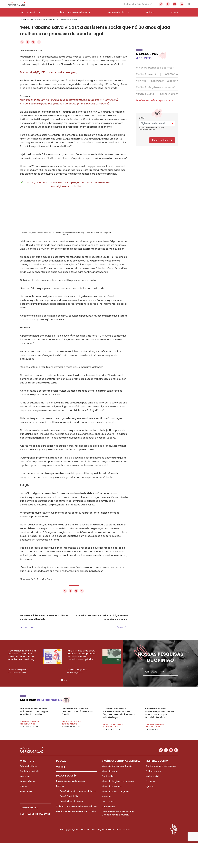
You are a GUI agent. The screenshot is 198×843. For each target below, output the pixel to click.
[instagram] (161, 4)
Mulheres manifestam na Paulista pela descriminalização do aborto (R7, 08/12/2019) (69, 100)
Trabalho (172, 81)
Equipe (23, 786)
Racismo (141, 81)
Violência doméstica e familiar (155, 67)
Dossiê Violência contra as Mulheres (78, 791)
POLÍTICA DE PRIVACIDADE (35, 813)
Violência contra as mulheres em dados (76, 806)
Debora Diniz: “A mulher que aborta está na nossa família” (77, 711)
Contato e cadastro (30, 771)
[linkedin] (182, 4)
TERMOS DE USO (29, 807)
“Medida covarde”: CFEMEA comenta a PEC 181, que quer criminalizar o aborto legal (119, 713)
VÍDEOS (60, 767)
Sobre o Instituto (28, 766)
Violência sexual (146, 74)
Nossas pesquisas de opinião (70, 781)
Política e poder (168, 94)
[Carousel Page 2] (66, 680)
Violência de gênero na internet (155, 87)
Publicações (26, 791)
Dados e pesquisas (18, 669)
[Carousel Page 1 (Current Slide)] (62, 680)
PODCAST (62, 760)
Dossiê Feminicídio (69, 796)
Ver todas (151, 671)
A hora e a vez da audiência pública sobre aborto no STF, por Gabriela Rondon (159, 713)
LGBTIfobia (171, 74)
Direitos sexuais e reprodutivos (154, 100)
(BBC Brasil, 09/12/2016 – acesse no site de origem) (49, 72)
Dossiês (60, 786)
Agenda (150, 786)
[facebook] (168, 4)
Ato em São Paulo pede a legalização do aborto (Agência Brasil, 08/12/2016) (64, 103)
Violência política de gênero (116, 791)
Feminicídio (157, 81)
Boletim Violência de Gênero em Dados (76, 811)
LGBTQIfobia (108, 801)
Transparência (27, 781)
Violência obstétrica (112, 786)
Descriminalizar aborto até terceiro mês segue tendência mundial (34, 711)
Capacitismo (108, 806)
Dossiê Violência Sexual (71, 801)
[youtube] (175, 4)
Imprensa (25, 776)
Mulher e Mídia (145, 94)
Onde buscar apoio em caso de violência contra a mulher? (118, 813)
